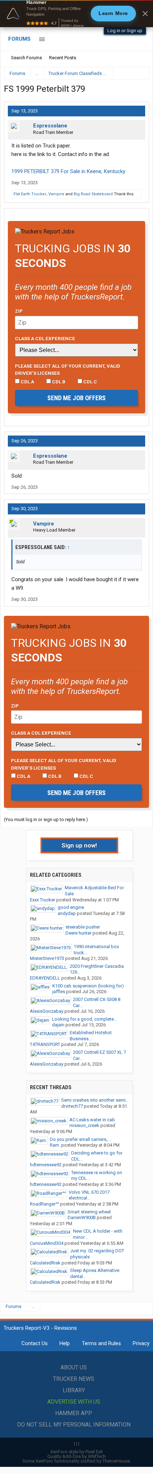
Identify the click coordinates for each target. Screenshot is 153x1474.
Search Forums (26, 57)
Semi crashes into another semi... (95, 1100)
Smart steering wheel (89, 1211)
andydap (67, 913)
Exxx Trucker (42, 899)
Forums (19, 39)
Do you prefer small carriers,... (80, 1139)
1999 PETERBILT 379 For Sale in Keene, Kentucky (68, 171)
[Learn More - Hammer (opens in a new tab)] (76, 13)
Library (74, 1390)
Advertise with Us (73, 1401)
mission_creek (84, 1125)
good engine (71, 907)
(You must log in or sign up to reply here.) (46, 819)
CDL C (89, 381)
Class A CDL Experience (45, 338)
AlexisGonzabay (46, 1011)
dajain (58, 1024)
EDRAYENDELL (45, 978)
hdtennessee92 (46, 1164)
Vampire (56, 194)
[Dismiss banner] (145, 13)
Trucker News (73, 1378)
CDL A (27, 381)
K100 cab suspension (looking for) (88, 985)
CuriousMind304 (46, 1243)
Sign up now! (79, 845)
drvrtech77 (72, 1106)
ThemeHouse (116, 1461)
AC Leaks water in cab (92, 1119)
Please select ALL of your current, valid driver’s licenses (67, 369)
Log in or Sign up (124, 30)
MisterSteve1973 (47, 958)
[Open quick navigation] (139, 73)
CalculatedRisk (45, 1263)
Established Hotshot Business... (91, 1035)
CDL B (58, 381)
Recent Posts (62, 57)
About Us (73, 1367)
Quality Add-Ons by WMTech (76, 1456)
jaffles (58, 991)
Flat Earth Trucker (30, 194)
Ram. (55, 1145)
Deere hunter (78, 933)
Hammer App (73, 1413)
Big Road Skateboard (93, 194)
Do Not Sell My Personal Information (74, 1424)
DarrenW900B (82, 1217)
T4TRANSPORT (45, 1044)
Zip (19, 311)
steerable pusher (82, 927)
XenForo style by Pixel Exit (76, 1451)
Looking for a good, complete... (84, 1019)
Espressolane (50, 125)
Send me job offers (76, 398)
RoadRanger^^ (44, 1204)
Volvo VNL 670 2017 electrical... (89, 1195)
